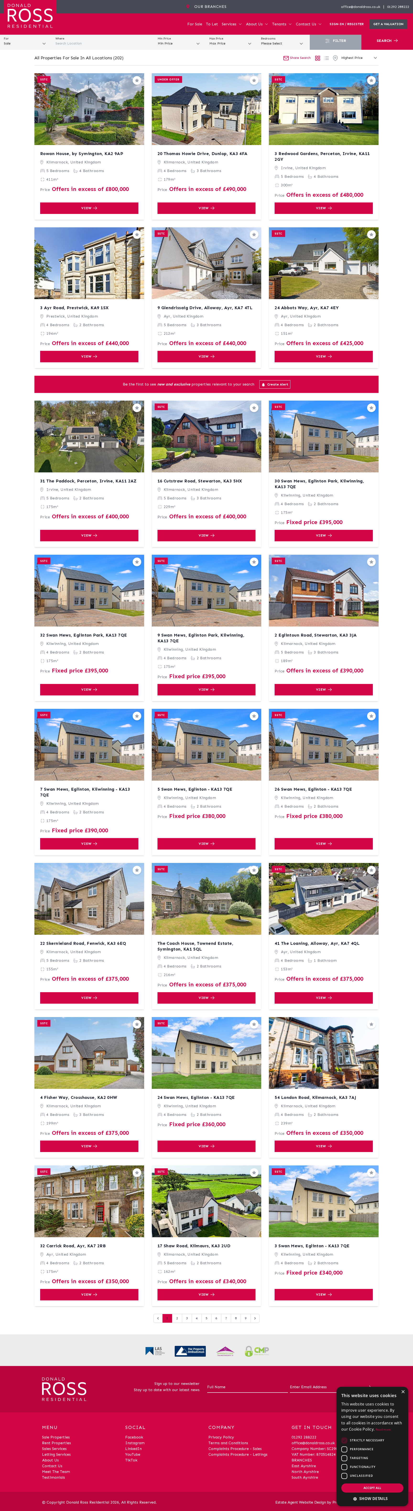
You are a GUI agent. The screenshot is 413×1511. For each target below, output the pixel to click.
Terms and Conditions (228, 1443)
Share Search (300, 58)
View (86, 208)
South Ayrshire (305, 1477)
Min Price (164, 38)
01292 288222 (398, 7)
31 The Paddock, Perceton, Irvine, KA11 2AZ (88, 481)
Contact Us (306, 24)
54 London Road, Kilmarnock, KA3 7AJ (315, 1097)
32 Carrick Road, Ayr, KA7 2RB (73, 1245)
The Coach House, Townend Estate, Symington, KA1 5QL (195, 946)
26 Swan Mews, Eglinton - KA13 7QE (313, 789)
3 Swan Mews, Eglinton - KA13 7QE (312, 1245)
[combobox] (103, 43)
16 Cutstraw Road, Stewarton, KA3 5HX (200, 481)
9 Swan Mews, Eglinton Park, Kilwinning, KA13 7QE (201, 638)
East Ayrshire (304, 1466)
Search (385, 40)
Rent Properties (56, 1443)
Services (229, 24)
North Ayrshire (305, 1471)
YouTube (132, 1454)
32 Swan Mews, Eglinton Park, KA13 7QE (83, 635)
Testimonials (53, 1477)
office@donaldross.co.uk (360, 7)
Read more (383, 1429)
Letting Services (56, 1454)
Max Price (216, 38)
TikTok (131, 1460)
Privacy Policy (221, 1437)
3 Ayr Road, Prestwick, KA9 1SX (74, 307)
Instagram (135, 1443)
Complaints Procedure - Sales (235, 1448)
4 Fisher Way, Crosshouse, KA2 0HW (78, 1097)
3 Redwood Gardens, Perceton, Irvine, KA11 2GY (322, 156)
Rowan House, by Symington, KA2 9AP (81, 153)
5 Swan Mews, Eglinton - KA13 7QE (195, 789)
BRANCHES (302, 1460)
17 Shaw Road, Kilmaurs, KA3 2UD (194, 1245)
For (6, 38)
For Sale (194, 24)
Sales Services (54, 1448)
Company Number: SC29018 (317, 1448)
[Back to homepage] (30, 15)
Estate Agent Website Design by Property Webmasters (323, 1502)
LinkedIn (133, 1448)
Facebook (134, 1437)
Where (59, 38)
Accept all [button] (372, 1488)
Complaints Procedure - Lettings (237, 1454)
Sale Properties (56, 1437)
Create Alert (277, 384)
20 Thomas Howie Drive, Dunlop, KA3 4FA (203, 153)
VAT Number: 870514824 (314, 1454)
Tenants (279, 24)
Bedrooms (268, 38)
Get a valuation (388, 24)
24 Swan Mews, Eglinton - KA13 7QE (196, 1097)
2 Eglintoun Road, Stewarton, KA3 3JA (316, 635)
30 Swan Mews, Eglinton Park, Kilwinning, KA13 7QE (319, 483)
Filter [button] (339, 40)
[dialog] (372, 1446)
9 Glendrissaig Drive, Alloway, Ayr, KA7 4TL (205, 307)
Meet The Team (56, 1471)
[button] (372, 1498)
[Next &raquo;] (255, 1318)
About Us (254, 24)
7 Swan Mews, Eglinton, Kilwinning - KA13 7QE (85, 792)
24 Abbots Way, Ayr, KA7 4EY (307, 307)
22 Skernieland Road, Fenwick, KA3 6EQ (83, 943)
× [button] (403, 1392)
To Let (212, 24)
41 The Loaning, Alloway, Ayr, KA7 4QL (317, 943)
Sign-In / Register (347, 24)
